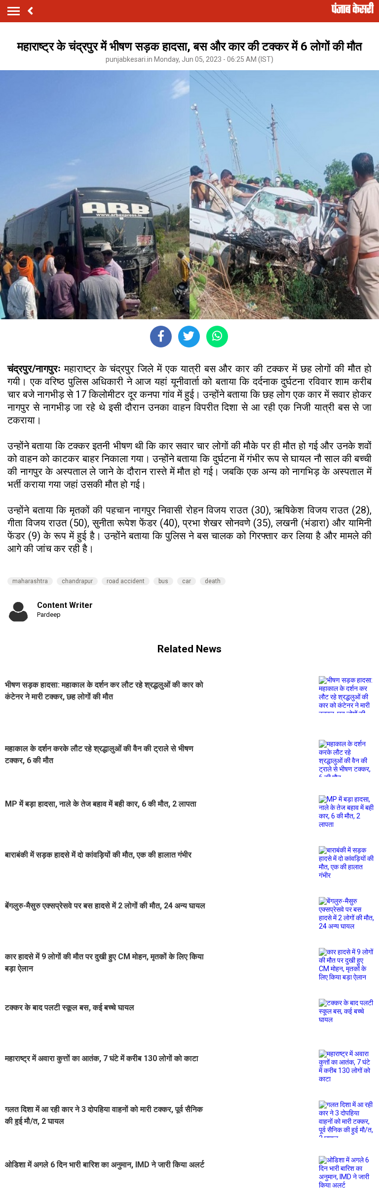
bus (163, 581)
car (186, 581)
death (213, 581)
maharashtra (30, 581)
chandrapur (77, 581)
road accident (126, 581)
